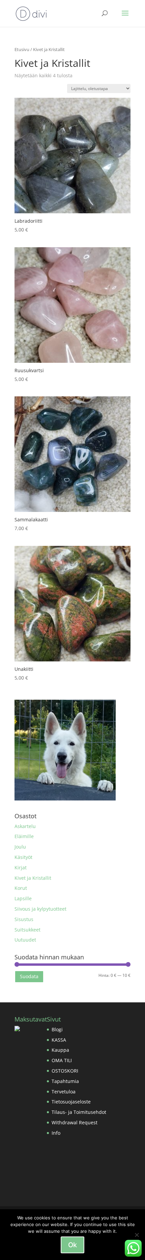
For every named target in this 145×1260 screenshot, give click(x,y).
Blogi (57, 1029)
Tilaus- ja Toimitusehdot (79, 1112)
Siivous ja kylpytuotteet (40, 909)
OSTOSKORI (65, 1071)
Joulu (20, 846)
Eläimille (24, 836)
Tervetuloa (64, 1091)
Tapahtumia (65, 1081)
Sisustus (23, 919)
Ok (72, 1245)
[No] (136, 1234)
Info (56, 1133)
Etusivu (21, 49)
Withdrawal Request (74, 1122)
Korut (20, 888)
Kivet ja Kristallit (32, 878)
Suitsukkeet (27, 929)
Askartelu (25, 826)
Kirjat (20, 867)
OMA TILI (62, 1060)
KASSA (59, 1040)
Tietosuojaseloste (71, 1101)
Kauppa (60, 1050)
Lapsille (23, 898)
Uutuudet (25, 940)
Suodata (29, 976)
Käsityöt (23, 857)
